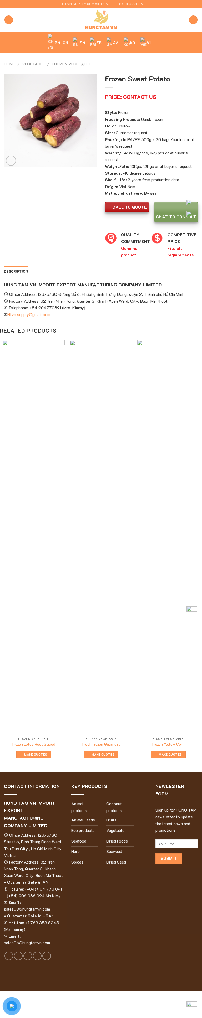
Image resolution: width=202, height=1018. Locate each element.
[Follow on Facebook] (8, 956)
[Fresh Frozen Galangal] (101, 537)
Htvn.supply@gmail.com (28, 314)
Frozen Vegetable (71, 63)
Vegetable (33, 63)
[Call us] (37, 956)
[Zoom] (11, 161)
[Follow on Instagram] (18, 956)
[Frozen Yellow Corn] (168, 537)
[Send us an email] (27, 956)
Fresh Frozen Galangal (101, 744)
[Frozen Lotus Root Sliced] (34, 537)
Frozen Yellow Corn (168, 744)
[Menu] (8, 19)
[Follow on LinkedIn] (46, 956)
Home (9, 63)
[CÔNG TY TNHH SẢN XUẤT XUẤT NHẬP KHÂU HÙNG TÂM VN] (101, 20)
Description (16, 271)
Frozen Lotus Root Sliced (33, 744)
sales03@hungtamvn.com (27, 909)
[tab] (16, 271)
